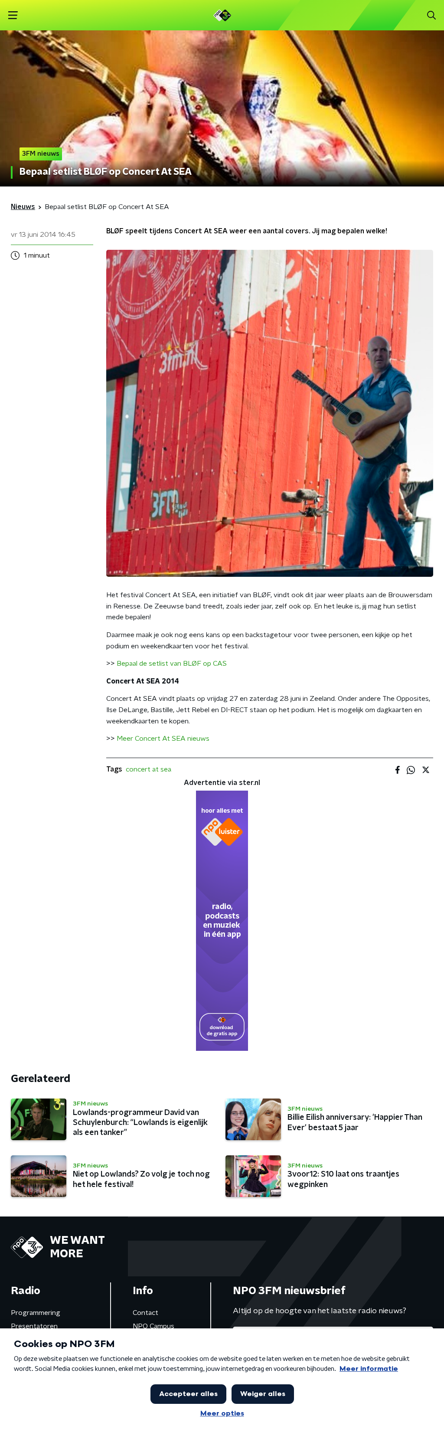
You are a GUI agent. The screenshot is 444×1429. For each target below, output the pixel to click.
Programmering (35, 1312)
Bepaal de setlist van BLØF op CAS (172, 663)
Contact (145, 1312)
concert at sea (148, 769)
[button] (12, 15)
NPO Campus (153, 1326)
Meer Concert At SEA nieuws (163, 738)
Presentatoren (34, 1326)
